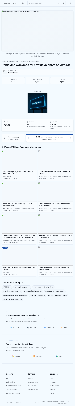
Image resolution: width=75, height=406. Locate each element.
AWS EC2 (7, 287)
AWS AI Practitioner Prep (57, 295)
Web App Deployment (22, 287)
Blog (7, 378)
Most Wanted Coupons (13, 386)
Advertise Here (33, 382)
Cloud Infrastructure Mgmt (43, 287)
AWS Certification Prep (33, 291)
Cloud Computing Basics (12, 299)
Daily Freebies (10, 382)
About (52, 378)
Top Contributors (11, 389)
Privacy (52, 389)
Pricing (30, 378)
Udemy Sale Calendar (13, 393)
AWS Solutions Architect (55, 291)
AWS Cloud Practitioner (12, 291)
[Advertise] (58, 3)
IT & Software (14, 61)
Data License (54, 386)
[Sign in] (71, 3)
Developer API (32, 386)
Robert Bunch (13, 73)
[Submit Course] (63, 3)
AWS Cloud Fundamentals (30, 61)
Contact (53, 382)
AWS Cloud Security (37, 295)
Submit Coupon (33, 389)
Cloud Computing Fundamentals (15, 295)
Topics (4, 61)
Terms (52, 393)
